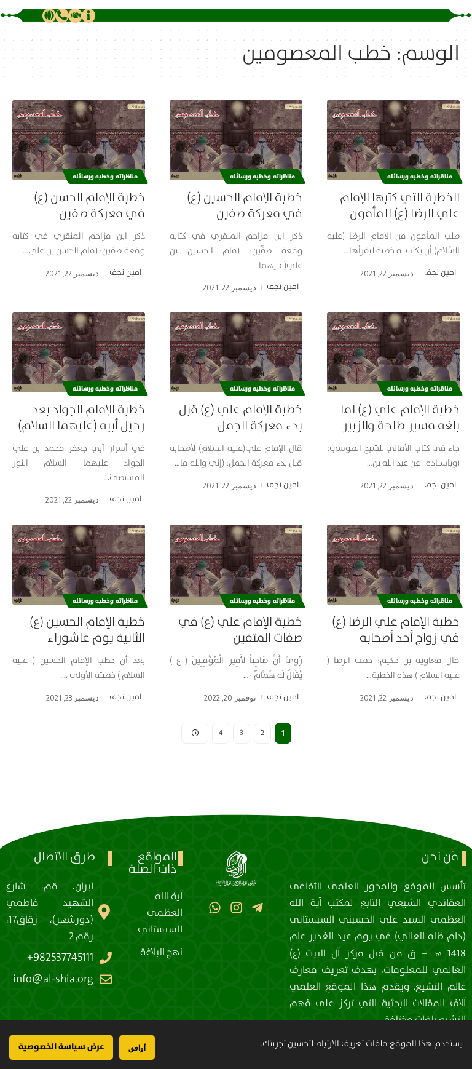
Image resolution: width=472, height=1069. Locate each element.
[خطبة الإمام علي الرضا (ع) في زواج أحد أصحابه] (393, 565)
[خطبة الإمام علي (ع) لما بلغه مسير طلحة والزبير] (393, 352)
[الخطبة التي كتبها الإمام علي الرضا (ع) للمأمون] (393, 140)
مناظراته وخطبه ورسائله (419, 176)
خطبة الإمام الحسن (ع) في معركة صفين (89, 205)
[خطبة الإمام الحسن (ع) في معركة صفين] (78, 140)
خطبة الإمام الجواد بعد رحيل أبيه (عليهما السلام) (81, 417)
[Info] (88, 15)
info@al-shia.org (53, 979)
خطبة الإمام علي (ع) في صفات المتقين (240, 630)
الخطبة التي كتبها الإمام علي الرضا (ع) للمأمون (400, 205)
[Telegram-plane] (257, 907)
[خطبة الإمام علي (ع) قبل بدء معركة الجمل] (236, 352)
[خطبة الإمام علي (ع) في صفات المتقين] (236, 565)
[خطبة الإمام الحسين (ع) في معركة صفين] (236, 140)
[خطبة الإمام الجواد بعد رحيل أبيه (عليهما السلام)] (78, 352)
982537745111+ (60, 957)
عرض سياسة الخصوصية (61, 1047)
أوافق (137, 1047)
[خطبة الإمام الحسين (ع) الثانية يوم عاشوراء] (78, 565)
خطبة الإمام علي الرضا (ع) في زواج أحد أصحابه (396, 630)
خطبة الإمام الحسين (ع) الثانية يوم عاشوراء (87, 630)
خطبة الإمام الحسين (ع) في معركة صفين (244, 205)
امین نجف (440, 272)
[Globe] (49, 15)
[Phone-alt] (62, 15)
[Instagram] (236, 907)
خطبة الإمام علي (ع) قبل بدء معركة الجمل (240, 417)
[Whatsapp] (215, 907)
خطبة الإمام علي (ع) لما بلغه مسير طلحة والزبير (400, 417)
